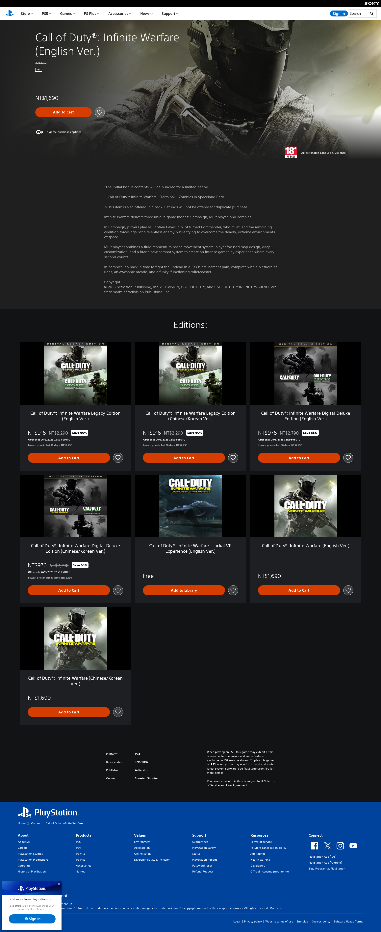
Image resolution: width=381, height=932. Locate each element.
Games (66, 13)
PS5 (45, 13)
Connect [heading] (316, 835)
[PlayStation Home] (9, 13)
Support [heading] (199, 835)
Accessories (118, 13)
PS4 (78, 847)
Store (25, 13)
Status (196, 853)
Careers (23, 847)
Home (22, 823)
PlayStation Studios (30, 853)
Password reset (202, 865)
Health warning (260, 859)
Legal (237, 921)
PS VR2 (80, 853)
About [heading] (23, 835)
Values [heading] (140, 835)
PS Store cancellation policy (268, 847)
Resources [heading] (259, 835)
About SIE (24, 842)
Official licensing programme (269, 871)
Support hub (200, 842)
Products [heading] (83, 835)
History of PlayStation (32, 871)
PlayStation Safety (204, 847)
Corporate (24, 865)
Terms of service (261, 842)
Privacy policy (253, 921)
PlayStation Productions (33, 859)
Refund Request (202, 871)
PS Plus (90, 13)
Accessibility (142, 847)
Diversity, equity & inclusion (152, 859)
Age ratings (258, 853)
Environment (142, 842)
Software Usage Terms (348, 921)
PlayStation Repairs (204, 859)
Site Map (302, 921)
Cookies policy (321, 921)
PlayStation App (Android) (325, 862)
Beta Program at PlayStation (327, 868)
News (145, 13)
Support (168, 13)
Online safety (142, 853)
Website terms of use (279, 921)
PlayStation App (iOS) (322, 856)
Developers (257, 865)
